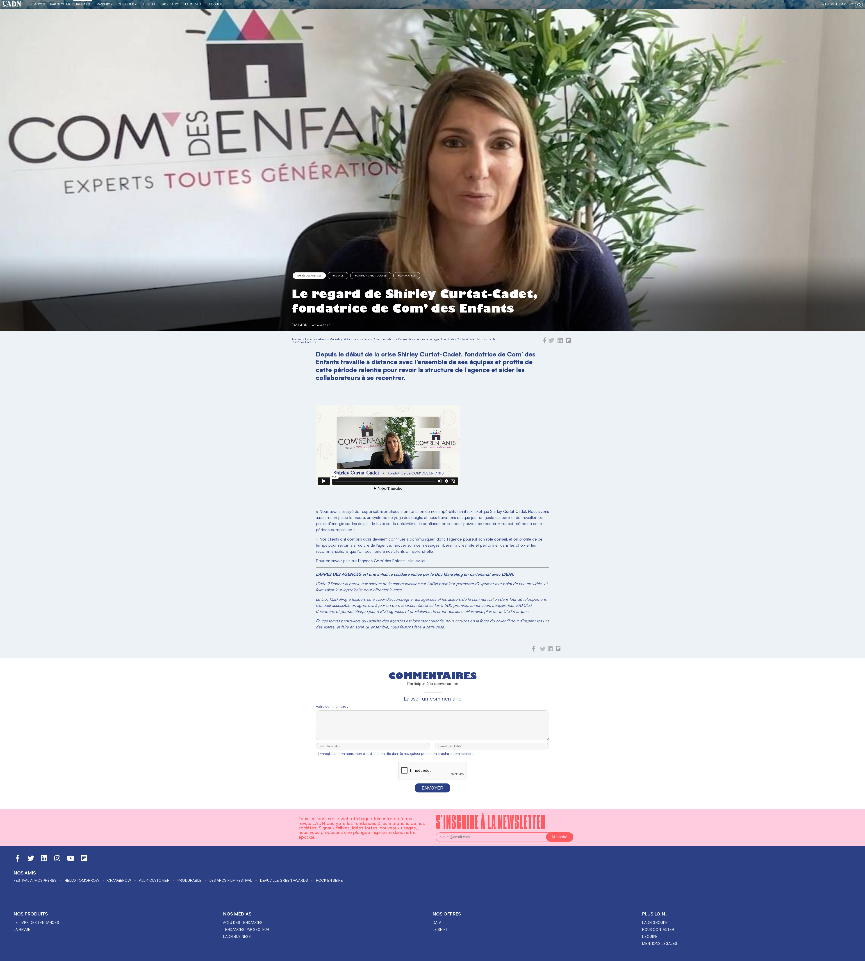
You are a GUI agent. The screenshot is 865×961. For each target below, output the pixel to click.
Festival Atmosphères (35, 880)
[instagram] (57, 860)
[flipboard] (568, 342)
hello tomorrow (81, 880)
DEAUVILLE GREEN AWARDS (284, 880)
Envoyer (432, 787)
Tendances (36, 4)
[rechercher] (859, 4)
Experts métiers (315, 339)
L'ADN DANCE (170, 4)
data (436, 922)
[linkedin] (560, 342)
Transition (103, 4)
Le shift (439, 929)
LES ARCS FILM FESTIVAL (230, 880)
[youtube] (71, 860)
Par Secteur (60, 4)
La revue (22, 929)
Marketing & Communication (349, 339)
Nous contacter (658, 929)
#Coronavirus (406, 275)
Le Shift (149, 4)
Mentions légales (659, 943)
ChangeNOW (119, 880)
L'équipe (649, 936)
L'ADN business (237, 936)
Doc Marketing (449, 574)
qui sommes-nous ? (837, 4)
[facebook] (544, 342)
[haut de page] (857, 955)
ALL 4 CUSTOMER (154, 880)
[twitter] (551, 342)
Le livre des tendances (36, 922)
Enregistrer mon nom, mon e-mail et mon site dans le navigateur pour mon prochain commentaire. (397, 753)
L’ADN (507, 574)
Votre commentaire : (332, 706)
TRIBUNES (83, 4)
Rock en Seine (329, 880)
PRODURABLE (189, 880)
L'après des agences (309, 275)
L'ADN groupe (654, 922)
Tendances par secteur (246, 929)
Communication (383, 339)
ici (423, 560)
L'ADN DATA (193, 4)
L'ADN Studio (128, 4)
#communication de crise (371, 275)
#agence (338, 275)
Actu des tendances (242, 922)
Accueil (296, 339)
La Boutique (216, 4)
